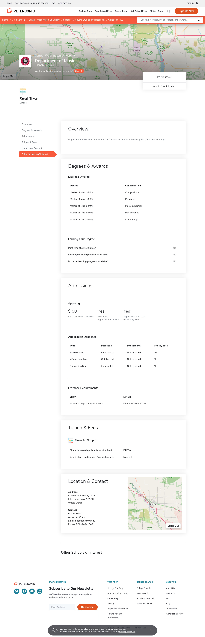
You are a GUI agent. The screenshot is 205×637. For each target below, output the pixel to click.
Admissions (28, 136)
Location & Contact (32, 148)
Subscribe (87, 607)
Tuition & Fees (29, 142)
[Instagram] (39, 591)
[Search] (169, 11)
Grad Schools (18, 19)
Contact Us (171, 593)
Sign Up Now (186, 11)
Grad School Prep (103, 11)
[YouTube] (32, 591)
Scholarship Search (146, 598)
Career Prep (121, 11)
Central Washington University (44, 19)
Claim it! (78, 71)
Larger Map (8, 76)
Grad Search (142, 593)
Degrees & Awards (32, 130)
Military (110, 603)
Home (5, 19)
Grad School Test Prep (117, 593)
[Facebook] (24, 591)
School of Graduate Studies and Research (84, 19)
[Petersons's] (21, 11)
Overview (27, 124)
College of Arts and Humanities (123, 19)
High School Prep (138, 11)
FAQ (53, 3)
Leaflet (169, 25)
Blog (9, 3)
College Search (143, 588)
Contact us (64, 3)
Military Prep (156, 11)
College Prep (85, 11)
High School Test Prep (117, 608)
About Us (170, 588)
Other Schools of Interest (35, 154)
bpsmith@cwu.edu (85, 520)
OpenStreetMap (184, 25)
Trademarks (171, 608)
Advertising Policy (174, 614)
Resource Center (144, 603)
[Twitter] (16, 591)
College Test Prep (115, 588)
